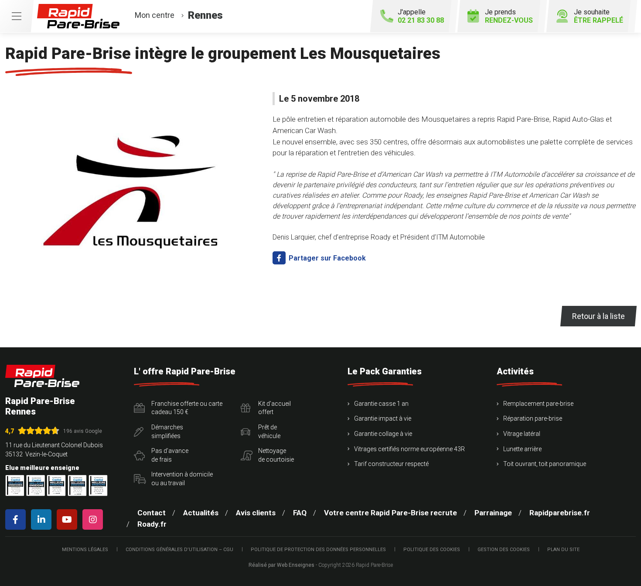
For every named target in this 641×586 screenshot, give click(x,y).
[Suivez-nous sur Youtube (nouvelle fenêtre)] (69, 519)
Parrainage (493, 512)
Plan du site (563, 549)
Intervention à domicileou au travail (182, 479)
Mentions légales (85, 549)
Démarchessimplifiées (167, 431)
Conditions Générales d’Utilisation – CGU (179, 549)
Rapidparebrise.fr (559, 512)
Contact (151, 512)
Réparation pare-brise (532, 418)
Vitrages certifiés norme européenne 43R (409, 448)
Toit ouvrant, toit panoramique (544, 463)
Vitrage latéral (521, 433)
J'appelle (421, 16)
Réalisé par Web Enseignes (281, 565)
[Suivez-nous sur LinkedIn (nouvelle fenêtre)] (43, 519)
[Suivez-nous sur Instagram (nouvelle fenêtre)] (94, 519)
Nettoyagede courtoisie (276, 455)
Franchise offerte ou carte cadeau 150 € (186, 408)
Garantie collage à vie (383, 433)
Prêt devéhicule (269, 431)
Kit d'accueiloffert (274, 408)
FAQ (300, 512)
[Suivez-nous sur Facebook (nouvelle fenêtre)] (17, 519)
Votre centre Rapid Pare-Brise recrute (390, 512)
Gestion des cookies (503, 549)
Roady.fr (152, 524)
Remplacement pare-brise (538, 403)
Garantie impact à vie (382, 418)
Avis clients (256, 512)
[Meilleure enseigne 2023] (98, 485)
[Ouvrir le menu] (16, 16)
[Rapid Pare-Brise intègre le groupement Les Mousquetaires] (133, 188)
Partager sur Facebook (326, 258)
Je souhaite (598, 16)
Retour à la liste (598, 316)
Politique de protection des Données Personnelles (318, 549)
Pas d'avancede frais (169, 455)
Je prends (509, 16)
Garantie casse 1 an (381, 403)
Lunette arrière (522, 448)
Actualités (200, 512)
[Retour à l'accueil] (42, 376)
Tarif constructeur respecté (391, 463)
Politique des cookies (431, 549)
